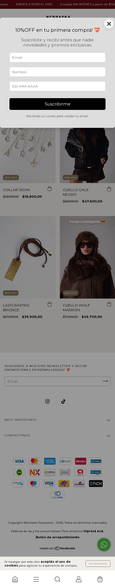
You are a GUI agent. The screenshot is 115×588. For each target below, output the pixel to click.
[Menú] (36, 579)
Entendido (98, 563)
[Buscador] (57, 579)
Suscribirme (57, 104)
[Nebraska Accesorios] (15, 579)
